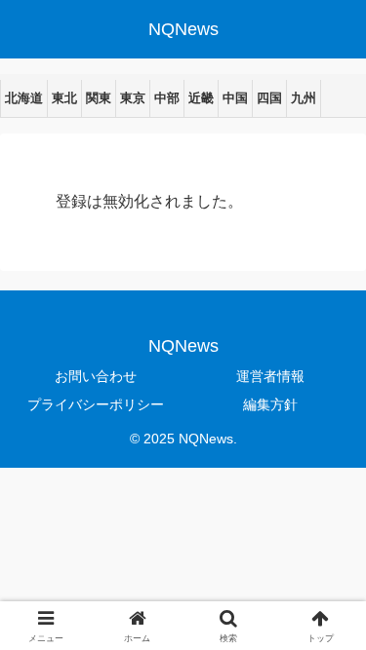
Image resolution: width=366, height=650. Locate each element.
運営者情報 (270, 376)
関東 (98, 98)
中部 (167, 98)
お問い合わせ (96, 376)
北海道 (24, 98)
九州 (303, 98)
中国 (235, 98)
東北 (64, 98)
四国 (269, 98)
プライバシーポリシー (95, 404)
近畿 (201, 98)
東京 (132, 98)
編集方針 (270, 404)
